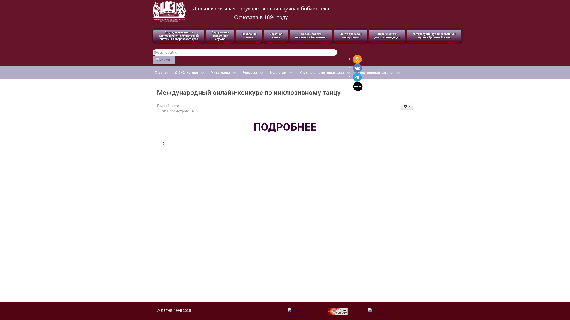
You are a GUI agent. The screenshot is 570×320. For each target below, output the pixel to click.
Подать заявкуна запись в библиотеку (311, 35)
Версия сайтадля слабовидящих (387, 35)
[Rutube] (358, 86)
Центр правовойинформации (350, 35)
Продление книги (249, 35)
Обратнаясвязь (275, 35)
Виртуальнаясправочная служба (220, 36)
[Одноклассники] (357, 59)
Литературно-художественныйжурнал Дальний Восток (434, 35)
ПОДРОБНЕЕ (285, 127)
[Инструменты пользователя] (407, 106)
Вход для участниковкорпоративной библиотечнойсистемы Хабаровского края (179, 36)
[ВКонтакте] (357, 68)
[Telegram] (357, 77)
